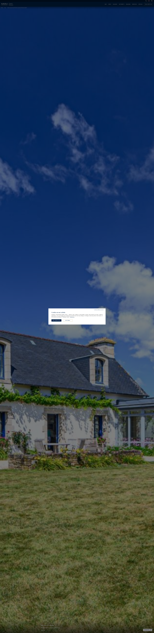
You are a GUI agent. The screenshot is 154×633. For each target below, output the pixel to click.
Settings (67, 320)
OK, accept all (56, 320)
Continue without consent (98, 309)
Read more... (72, 317)
